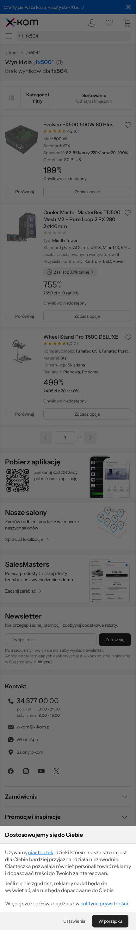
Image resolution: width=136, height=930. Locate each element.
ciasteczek (40, 852)
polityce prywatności (104, 903)
